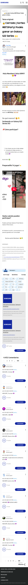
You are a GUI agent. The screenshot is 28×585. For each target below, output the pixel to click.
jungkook (21, 284)
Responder (20, 380)
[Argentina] (4, 2)
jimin (6, 284)
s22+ (6, 290)
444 (18, 360)
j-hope (19, 281)
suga (13, 290)
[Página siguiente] (21, 360)
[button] (23, 46)
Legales (3, 577)
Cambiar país (4, 580)
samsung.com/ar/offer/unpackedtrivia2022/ (11, 308)
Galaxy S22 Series (9, 281)
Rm (6, 287)
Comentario (20, 350)
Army (6, 278)
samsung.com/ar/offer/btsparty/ (9, 334)
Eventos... (4, 54)
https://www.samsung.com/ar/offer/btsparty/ (12, 257)
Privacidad (4, 574)
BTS (13, 278)
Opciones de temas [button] (23, 15)
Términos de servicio (7, 572)
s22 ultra (20, 287)
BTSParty (21, 278)
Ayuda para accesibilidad (8, 569)
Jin (13, 284)
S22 (12, 287)
